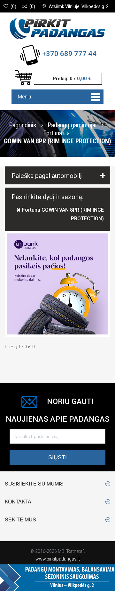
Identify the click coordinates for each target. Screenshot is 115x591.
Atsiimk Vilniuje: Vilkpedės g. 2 (79, 6)
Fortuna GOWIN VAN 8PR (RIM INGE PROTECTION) (62, 214)
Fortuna (53, 133)
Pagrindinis (22, 125)
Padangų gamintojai (73, 125)
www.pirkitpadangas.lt (57, 558)
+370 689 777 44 (69, 54)
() (13, 6)
